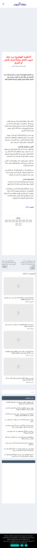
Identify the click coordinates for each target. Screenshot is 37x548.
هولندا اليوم (14, 66)
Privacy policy (15, 545)
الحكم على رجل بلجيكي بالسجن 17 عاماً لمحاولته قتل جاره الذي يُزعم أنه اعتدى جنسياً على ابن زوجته (18, 449)
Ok (26, 545)
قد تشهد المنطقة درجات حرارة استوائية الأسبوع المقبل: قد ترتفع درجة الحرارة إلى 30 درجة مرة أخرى (18, 455)
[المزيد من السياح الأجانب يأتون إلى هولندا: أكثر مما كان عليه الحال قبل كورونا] (18, 367)
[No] (35, 541)
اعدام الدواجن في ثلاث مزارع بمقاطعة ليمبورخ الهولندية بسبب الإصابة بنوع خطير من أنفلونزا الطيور (19, 352)
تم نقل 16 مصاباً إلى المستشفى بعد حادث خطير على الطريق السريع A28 (20, 432)
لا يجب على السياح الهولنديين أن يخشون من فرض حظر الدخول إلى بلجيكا (19, 325)
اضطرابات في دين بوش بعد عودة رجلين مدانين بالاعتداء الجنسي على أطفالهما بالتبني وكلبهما (19, 414)
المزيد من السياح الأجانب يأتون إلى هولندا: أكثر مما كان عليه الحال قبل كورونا (19, 379)
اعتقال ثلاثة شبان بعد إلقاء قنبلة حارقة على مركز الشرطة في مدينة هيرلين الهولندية (18, 298)
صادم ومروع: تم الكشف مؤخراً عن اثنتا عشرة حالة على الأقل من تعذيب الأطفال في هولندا (19, 408)
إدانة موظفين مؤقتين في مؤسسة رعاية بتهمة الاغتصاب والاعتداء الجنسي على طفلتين (19, 402)
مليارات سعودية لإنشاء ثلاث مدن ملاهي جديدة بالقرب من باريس (19, 420)
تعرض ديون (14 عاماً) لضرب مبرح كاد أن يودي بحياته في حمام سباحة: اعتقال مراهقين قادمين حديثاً (19, 426)
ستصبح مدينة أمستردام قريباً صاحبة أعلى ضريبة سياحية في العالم (19, 443)
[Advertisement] (18, 29)
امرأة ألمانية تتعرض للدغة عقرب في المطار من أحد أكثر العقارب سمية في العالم (19, 437)
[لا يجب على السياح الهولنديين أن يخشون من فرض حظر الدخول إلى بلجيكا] (18, 313)
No (22, 545)
